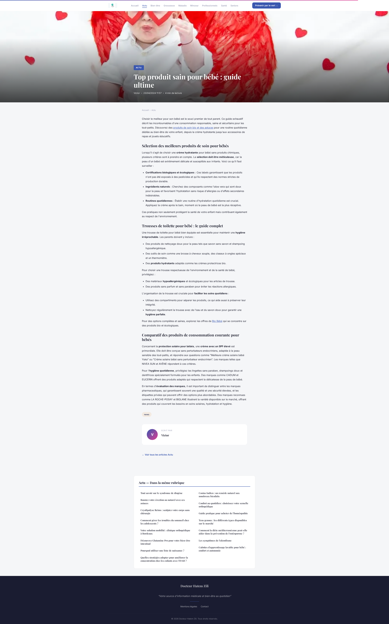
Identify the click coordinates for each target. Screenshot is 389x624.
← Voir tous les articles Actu (157, 454)
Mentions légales (188, 606)
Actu (144, 5)
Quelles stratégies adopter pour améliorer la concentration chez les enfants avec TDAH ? (164, 559)
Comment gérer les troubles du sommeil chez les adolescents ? (165, 522)
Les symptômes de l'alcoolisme (215, 540)
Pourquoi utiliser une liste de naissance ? (162, 550)
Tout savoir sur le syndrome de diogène (161, 493)
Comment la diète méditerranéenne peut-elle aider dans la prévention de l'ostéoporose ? (223, 532)
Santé (224, 5)
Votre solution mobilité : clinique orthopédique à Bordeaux (165, 532)
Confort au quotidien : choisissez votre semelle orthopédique (223, 505)
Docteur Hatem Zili (195, 586)
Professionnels (209, 5)
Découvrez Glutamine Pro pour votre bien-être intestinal (165, 542)
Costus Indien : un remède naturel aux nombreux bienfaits (219, 495)
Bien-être (155, 5)
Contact (205, 606)
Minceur (194, 5)
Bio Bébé (217, 321)
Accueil (135, 5)
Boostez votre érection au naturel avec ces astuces (163, 501)
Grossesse (169, 5)
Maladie (182, 5)
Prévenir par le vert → (266, 5)
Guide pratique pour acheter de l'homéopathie (223, 513)
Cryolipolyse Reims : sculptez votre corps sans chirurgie (165, 512)
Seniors (234, 5)
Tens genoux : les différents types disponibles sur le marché (223, 522)
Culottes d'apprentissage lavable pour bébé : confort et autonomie (222, 549)
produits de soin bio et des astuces (193, 127)
